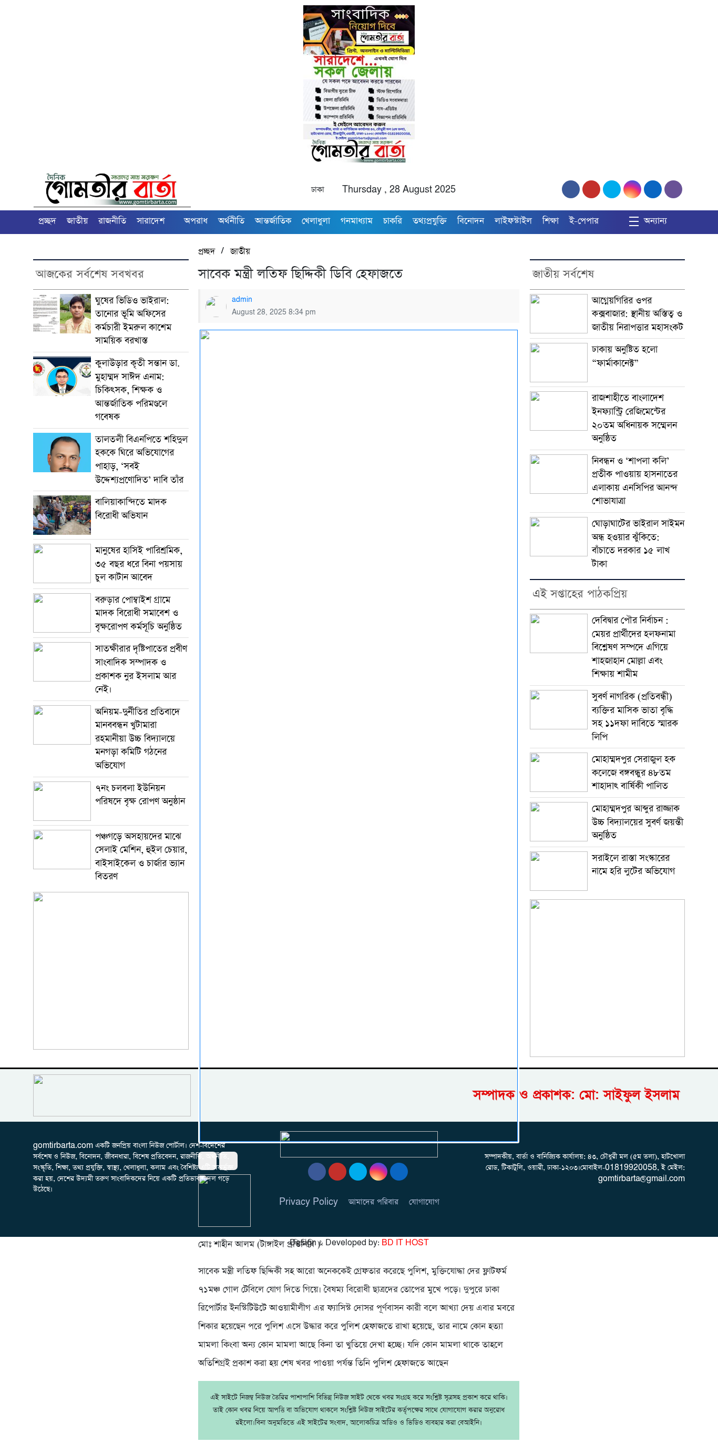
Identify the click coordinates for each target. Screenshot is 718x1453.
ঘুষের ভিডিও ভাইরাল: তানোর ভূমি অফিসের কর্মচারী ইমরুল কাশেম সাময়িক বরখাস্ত (133, 321)
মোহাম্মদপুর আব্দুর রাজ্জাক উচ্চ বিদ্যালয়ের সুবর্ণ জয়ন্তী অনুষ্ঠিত (637, 822)
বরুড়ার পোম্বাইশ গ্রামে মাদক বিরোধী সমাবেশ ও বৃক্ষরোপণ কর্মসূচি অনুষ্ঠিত (138, 613)
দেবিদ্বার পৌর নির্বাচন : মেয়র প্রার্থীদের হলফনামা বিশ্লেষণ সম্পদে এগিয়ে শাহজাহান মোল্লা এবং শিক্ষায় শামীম (633, 647)
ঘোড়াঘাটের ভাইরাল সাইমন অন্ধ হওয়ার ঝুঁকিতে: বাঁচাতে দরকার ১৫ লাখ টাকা (638, 544)
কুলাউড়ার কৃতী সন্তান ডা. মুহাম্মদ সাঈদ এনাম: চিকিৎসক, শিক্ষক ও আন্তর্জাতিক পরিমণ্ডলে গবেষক (137, 390)
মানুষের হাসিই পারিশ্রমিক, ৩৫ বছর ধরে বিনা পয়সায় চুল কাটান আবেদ (138, 564)
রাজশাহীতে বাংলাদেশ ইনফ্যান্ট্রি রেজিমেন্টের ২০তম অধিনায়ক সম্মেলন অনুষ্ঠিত (634, 418)
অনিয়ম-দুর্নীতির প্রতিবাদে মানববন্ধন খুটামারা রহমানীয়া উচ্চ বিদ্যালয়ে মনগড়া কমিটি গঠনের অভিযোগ (137, 738)
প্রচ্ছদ (47, 221)
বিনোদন (470, 221)
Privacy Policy (308, 1201)
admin (242, 300)
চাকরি (392, 221)
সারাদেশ (151, 221)
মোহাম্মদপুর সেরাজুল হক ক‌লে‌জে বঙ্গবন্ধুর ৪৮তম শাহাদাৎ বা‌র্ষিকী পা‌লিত (633, 772)
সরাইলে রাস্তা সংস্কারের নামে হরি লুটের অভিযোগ (633, 864)
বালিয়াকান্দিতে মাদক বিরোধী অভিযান (131, 508)
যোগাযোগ (424, 1201)
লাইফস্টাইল (513, 221)
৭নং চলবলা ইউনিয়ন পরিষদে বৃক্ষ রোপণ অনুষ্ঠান (140, 794)
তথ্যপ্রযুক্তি (430, 221)
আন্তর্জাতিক (273, 221)
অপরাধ (196, 221)
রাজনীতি (112, 221)
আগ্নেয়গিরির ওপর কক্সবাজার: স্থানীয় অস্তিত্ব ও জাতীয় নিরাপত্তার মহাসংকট (637, 314)
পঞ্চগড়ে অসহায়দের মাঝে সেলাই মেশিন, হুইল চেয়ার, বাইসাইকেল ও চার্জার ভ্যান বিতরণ (141, 856)
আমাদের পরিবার (373, 1201)
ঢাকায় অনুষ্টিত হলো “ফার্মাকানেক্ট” (625, 356)
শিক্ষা (550, 221)
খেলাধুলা (316, 221)
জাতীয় (77, 221)
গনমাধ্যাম (357, 221)
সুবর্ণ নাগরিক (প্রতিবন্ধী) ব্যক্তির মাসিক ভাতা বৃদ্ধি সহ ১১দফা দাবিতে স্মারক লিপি (635, 717)
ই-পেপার (584, 221)
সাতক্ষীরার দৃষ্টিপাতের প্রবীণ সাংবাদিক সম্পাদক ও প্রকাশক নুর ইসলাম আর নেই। (141, 669)
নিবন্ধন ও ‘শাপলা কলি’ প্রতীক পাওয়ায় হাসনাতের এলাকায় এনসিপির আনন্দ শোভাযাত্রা (635, 481)
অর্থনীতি (231, 221)
